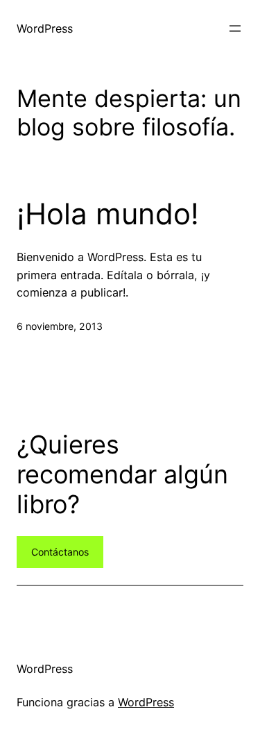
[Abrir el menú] (235, 28)
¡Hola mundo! (108, 214)
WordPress (45, 28)
